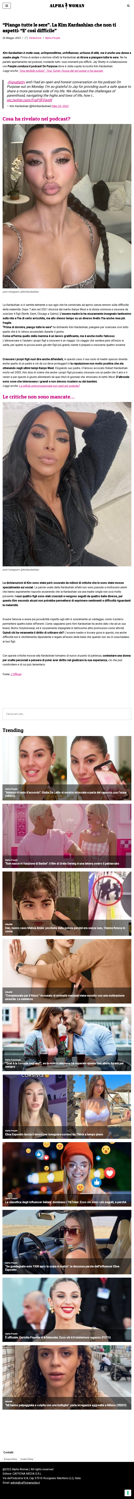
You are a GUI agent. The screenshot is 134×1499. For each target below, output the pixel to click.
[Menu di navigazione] (7, 6)
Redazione (35, 38)
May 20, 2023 (60, 106)
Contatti (8, 1452)
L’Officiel (15, 674)
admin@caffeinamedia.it (25, 1482)
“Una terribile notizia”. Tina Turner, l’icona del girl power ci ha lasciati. (61, 70)
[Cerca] (128, 5)
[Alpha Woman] (67, 5)
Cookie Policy (26, 1459)
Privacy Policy (10, 1459)
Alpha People (52, 38)
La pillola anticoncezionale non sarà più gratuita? (49, 386)
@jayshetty (16, 82)
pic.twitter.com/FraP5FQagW (29, 100)
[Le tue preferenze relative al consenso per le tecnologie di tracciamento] (128, 1493)
